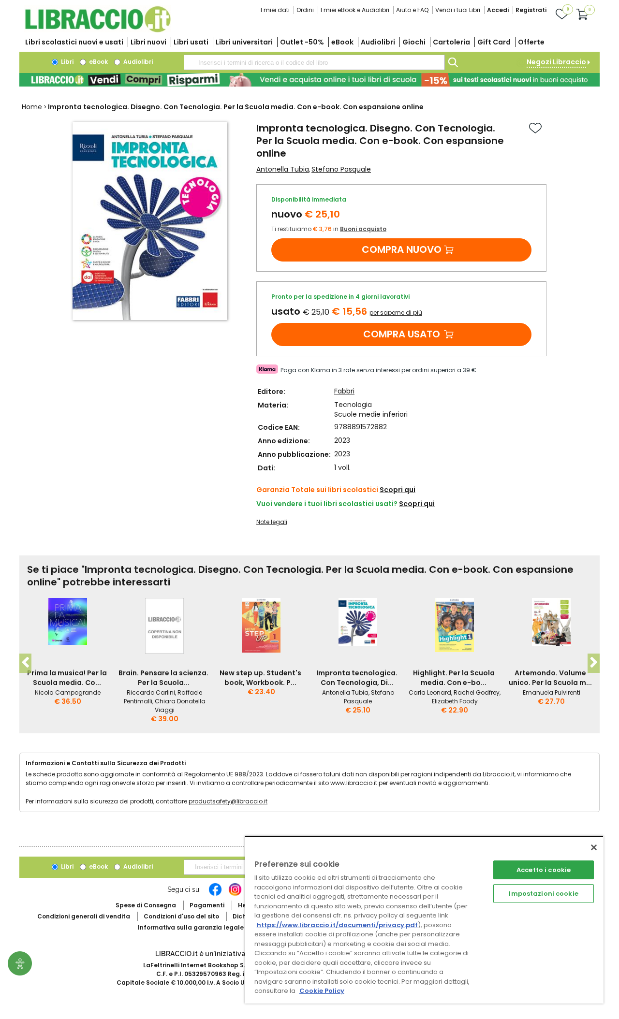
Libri (66, 62)
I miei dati (275, 10)
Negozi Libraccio (556, 62)
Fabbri (344, 391)
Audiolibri (378, 42)
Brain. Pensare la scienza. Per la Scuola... (163, 677)
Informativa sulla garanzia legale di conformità (213, 927)
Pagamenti (207, 905)
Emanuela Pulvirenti (551, 692)
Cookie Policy (321, 990)
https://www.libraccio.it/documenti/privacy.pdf (337, 925)
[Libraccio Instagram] (235, 894)
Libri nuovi (148, 42)
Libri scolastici (74, 42)
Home (32, 107)
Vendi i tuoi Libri (457, 10)
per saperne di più (395, 312)
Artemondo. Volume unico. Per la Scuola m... (550, 677)
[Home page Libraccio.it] (97, 30)
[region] (424, 920)
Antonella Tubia (282, 169)
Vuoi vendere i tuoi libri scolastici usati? (327, 504)
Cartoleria (451, 42)
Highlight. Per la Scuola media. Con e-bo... (454, 677)
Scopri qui (397, 490)
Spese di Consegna (146, 905)
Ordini (305, 10)
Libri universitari (244, 42)
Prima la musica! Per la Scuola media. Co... (67, 677)
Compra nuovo (402, 249)
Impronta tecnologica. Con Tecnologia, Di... (357, 677)
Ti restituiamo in (328, 229)
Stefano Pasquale (341, 169)
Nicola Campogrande (68, 692)
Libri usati (191, 42)
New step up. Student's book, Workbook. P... (260, 677)
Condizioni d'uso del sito (181, 916)
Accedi (498, 10)
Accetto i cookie (543, 869)
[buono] (309, 80)
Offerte (531, 42)
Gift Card (494, 42)
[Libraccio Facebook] (215, 894)
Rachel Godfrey (477, 692)
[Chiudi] (594, 847)
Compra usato (401, 334)
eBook (342, 42)
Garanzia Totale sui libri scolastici (317, 490)
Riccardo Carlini (151, 692)
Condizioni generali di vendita (83, 916)
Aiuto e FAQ (412, 10)
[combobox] (314, 62)
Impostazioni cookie (543, 893)
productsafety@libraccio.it (228, 801)
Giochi (414, 42)
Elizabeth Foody (455, 701)
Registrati (531, 10)
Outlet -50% (302, 42)
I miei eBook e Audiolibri (355, 10)
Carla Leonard (430, 692)
